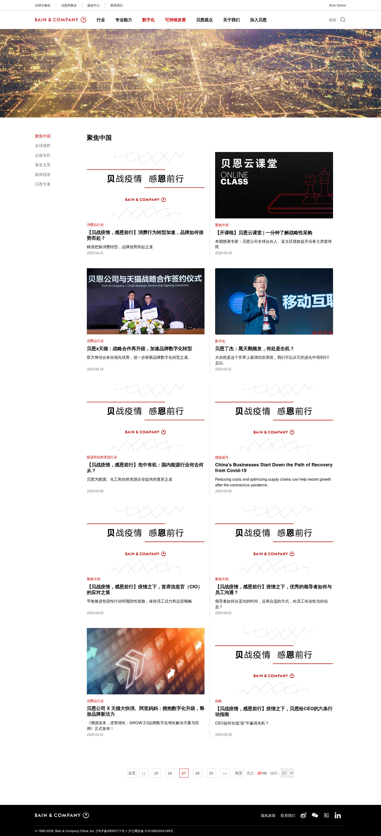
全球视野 (43, 145)
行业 (101, 20)
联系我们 (116, 5)
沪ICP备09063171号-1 (112, 830)
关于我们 (231, 20)
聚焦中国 (43, 136)
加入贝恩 (258, 20)
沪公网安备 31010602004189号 (150, 830)
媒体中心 (93, 5)
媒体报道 (43, 174)
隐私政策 (268, 815)
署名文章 (43, 164)
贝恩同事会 (69, 5)
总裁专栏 (43, 155)
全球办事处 (43, 5)
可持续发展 (175, 20)
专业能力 (123, 20)
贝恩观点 (204, 20)
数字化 (148, 20)
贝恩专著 (43, 183)
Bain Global (337, 5)
